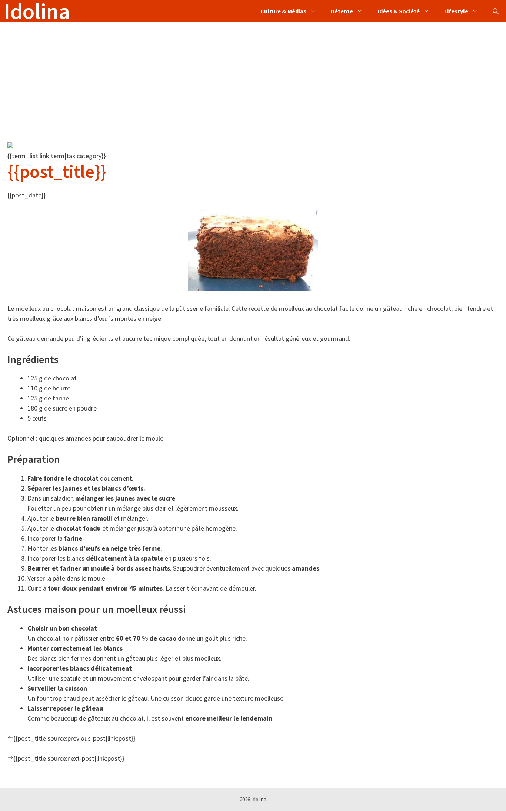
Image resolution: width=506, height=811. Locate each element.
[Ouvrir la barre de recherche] (495, 11)
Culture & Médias (283, 11)
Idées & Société (398, 11)
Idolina (37, 11)
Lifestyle (456, 11)
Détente (342, 11)
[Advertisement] (222, 74)
